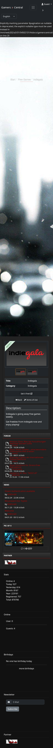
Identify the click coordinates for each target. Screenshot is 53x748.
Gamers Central (12, 7)
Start (12, 79)
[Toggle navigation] (33, 7)
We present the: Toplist (16, 501)
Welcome (9, 510)
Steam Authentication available (20, 491)
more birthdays (26, 668)
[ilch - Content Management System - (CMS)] (10, 562)
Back (19, 400)
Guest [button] (46, 4)
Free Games (24, 79)
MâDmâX (16, 475)
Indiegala (38, 79)
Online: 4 (10, 581)
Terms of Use (32, 400)
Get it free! (25, 393)
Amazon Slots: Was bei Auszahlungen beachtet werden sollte (28, 442)
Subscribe (12, 709)
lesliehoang (17, 469)
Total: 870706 (12, 599)
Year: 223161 (12, 593)
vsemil (15, 445)
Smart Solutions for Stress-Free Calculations (25, 466)
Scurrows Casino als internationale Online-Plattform (26, 458)
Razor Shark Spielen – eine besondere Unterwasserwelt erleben (28, 450)
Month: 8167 (12, 590)
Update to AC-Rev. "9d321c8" (23, 473)
